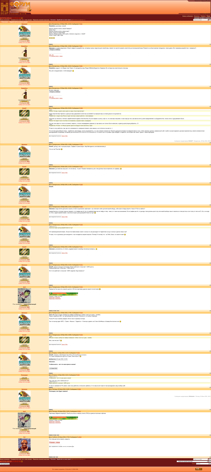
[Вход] (19, 14)
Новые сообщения (187, 16)
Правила (203, 16)
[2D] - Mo (51, 55)
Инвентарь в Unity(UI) (54, 297)
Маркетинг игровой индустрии (41, 19)
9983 (81, 66)
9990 (81, 224)
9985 (81, 108)
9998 (79, 389)
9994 (81, 312)
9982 (81, 46)
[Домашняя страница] (58, 310)
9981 (81, 24)
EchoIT (24, 108)
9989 (81, 206)
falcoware (24, 24)
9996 (78, 353)
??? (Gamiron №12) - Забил (56, 56)
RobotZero (24, 46)
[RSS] (25, 14)
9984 (81, 88)
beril (24, 287)
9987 (81, 166)
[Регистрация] (14, 14)
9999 (79, 411)
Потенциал (24, 375)
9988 (81, 184)
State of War (64, 136)
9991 (81, 247)
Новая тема (54, 442)
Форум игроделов (5, 19)
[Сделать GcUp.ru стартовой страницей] (20, 14)
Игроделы (197, 16)
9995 (81, 335)
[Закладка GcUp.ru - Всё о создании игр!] (22, 14)
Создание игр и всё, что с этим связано (21, 19)
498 (17, 18)
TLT (24, 437)
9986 (81, 144)
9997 (78, 375)
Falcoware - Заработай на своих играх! (61, 19)
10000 (79, 437)
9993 (81, 287)
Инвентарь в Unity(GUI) (55, 298)
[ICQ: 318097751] (57, 457)
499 (20, 18)
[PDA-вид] (24, 14)
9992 (81, 265)
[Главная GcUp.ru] (4, 14)
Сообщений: (24, 41)
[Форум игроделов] (10, 14)
